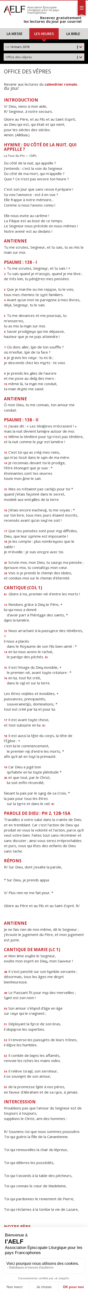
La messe (14, 33)
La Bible (73, 33)
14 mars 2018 (42, 47)
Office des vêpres (42, 57)
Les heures (44, 33)
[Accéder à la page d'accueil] (14, 9)
